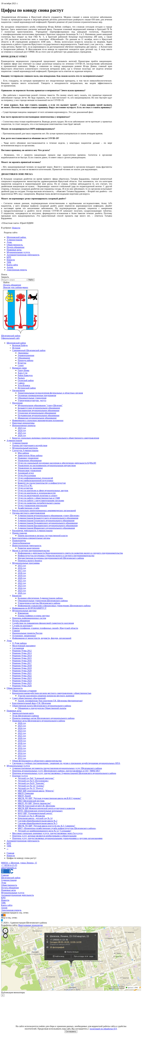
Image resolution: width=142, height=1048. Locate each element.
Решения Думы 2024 (22, 680)
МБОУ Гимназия (26, 793)
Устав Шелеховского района (25, 716)
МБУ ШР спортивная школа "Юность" (36, 791)
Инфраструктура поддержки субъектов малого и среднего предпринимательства (56, 555)
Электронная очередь (11, 910)
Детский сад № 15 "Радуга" (31, 788)
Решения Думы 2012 (22, 650)
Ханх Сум (22, 373)
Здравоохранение (26, 355)
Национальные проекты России (27, 633)
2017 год (22, 570)
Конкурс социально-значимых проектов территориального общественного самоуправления (55, 438)
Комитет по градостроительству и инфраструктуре (42, 483)
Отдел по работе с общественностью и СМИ (39, 498)
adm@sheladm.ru (9, 868)
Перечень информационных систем (29, 618)
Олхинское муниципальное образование (37, 413)
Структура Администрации (25, 450)
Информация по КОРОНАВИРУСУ (29, 608)
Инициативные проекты (24, 425)
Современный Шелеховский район (28, 350)
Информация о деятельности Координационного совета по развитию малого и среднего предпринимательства (70, 553)
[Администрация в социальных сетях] (2, 915)
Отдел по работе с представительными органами (41, 500)
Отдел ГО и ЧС (25, 485)
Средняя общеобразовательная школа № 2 (37, 821)
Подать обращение (21, 620)
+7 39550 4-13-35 (9, 865)
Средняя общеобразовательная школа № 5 (37, 823)
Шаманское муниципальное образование (37, 418)
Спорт (21, 365)
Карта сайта (6, 905)
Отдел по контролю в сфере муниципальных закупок (43, 490)
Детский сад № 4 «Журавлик (31, 816)
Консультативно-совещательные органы (31, 538)
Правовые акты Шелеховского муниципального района (38, 721)
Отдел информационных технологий (35, 478)
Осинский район (26, 380)
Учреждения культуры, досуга (32, 400)
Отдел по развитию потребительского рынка (39, 503)
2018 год (22, 573)
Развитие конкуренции (29, 548)
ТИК (9, 846)
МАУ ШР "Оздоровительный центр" (35, 813)
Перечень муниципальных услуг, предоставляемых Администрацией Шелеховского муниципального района (64, 773)
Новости (16, 228)
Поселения (17, 403)
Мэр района (23, 453)
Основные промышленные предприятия (37, 395)
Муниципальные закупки (24, 610)
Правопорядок (19, 540)
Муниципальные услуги (18, 766)
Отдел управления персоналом (32, 505)
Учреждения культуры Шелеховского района (39, 603)
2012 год (22, 758)
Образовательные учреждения (32, 398)
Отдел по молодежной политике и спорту (37, 495)
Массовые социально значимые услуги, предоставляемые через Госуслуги (47, 833)
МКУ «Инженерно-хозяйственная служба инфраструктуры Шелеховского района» (57, 828)
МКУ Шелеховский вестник (31, 801)
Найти (30, 280)
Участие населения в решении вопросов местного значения (46, 695)
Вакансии (16, 595)
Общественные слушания (24, 690)
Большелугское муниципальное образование (39, 408)
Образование (24, 358)
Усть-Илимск (24, 385)
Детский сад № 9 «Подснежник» (33, 781)
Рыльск (21, 378)
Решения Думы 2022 (22, 675)
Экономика (23, 353)
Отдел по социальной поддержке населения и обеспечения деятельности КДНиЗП (57, 463)
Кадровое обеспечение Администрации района (40, 598)
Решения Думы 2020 (22, 670)
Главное (16, 630)
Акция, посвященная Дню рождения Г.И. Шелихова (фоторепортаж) (50, 701)
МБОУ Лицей (24, 796)
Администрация (14, 440)
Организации (18, 390)
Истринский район (27, 388)
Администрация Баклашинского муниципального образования (48, 525)
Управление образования (29, 460)
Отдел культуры (25, 488)
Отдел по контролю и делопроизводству (37, 493)
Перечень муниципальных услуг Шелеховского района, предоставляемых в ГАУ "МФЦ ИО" (56, 771)
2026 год (22, 435)
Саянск (21, 383)
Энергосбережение (21, 543)
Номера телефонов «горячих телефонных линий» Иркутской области (45, 628)
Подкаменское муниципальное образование (38, 415)
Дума (9, 640)
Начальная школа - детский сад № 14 (35, 818)
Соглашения (18, 648)
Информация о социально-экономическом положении (37, 420)
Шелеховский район (16, 343)
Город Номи (23, 370)
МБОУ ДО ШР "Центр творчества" (34, 803)
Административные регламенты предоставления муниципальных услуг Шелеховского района (57, 768)
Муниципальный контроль (25, 448)
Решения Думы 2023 (22, 678)
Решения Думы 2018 (22, 665)
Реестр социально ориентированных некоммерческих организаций (44, 510)
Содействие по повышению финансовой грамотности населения (43, 623)
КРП (9, 843)
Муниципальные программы (26, 563)
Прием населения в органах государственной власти (43, 535)
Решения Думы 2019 (22, 668)
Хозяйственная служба (28, 508)
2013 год (22, 756)
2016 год (22, 568)
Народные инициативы (23, 423)
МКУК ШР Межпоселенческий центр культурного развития (46, 808)
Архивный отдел (26, 473)
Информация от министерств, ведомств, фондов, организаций (41, 638)
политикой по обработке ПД (103, 1029)
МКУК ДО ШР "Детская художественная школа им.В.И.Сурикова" (49, 798)
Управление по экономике (30, 468)
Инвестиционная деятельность (26, 545)
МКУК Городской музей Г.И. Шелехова (36, 806)
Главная (5, 875)
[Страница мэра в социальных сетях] (2, 920)
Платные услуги (20, 776)
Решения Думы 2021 (22, 673)
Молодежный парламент (24, 645)
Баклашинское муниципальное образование (38, 410)
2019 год (22, 575)
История (16, 348)
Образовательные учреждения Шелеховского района (43, 600)
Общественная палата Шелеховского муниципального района (41, 706)
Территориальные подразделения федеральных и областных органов (50, 393)
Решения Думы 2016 (22, 660)
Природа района (25, 360)
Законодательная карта (23, 713)
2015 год (22, 565)
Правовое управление (28, 458)
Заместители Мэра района (30, 455)
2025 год (22, 433)
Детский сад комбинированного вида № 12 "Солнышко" (44, 831)
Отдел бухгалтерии (27, 475)
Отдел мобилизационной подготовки (35, 480)
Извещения (23, 613)
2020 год (22, 578)
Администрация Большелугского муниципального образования (48, 518)
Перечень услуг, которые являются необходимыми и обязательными (44, 836)
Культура (22, 363)
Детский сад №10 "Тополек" (31, 783)
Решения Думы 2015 (22, 658)
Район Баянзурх (25, 375)
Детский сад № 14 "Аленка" (31, 786)
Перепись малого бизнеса (30, 560)
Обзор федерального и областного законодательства (37, 761)
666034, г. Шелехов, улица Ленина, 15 (19, 863)
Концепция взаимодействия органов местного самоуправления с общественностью (51, 693)
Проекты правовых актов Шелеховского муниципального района (43, 718)
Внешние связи (19, 368)
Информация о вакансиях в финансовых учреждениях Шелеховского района (54, 605)
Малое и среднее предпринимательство (31, 550)
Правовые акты (14, 711)
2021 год (22, 580)
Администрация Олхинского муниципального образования (46, 520)
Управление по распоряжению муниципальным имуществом (47, 465)
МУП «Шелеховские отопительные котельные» (40, 811)
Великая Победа (20, 345)
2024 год (22, 430)
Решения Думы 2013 (22, 653)
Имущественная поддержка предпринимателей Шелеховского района (51, 558)
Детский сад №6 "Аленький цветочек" (36, 778)
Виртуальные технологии (30, 925)
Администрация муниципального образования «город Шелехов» (48, 515)
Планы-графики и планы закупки (34, 615)
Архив (4, 907)
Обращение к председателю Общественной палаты (42, 708)
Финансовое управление (29, 470)
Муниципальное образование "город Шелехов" (40, 405)
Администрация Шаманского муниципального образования (46, 528)
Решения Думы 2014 (22, 655)
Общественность (15, 688)
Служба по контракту (22, 625)
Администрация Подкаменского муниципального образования (48, 523)
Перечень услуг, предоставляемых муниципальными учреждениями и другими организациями (57, 838)
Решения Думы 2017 (22, 663)
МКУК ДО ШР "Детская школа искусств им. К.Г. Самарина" (46, 826)
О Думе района (19, 643)
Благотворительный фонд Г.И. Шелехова (31, 703)
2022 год (22, 583)
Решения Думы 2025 (22, 683)
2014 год (22, 753)
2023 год (22, 428)
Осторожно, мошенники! (24, 635)
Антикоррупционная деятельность (23, 841)
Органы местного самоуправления (28, 513)
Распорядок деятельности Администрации (32, 530)
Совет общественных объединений (29, 698)
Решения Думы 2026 (22, 685)
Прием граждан (19, 533)
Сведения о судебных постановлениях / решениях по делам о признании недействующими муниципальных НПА (66, 763)
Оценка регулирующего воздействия (29, 445)
